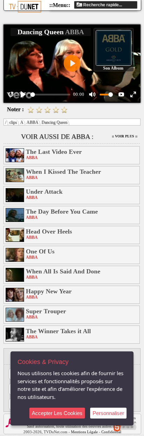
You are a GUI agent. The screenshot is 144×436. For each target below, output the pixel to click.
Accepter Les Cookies (57, 413)
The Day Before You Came (62, 211)
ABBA (32, 122)
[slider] (50, 94)
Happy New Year (49, 291)
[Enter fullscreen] (133, 94)
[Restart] (10, 94)
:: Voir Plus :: (124, 136)
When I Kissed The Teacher (63, 171)
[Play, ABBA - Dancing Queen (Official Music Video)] (23, 94)
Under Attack (44, 191)
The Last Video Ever (54, 151)
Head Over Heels (49, 231)
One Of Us (40, 251)
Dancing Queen (54, 122)
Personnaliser (108, 413)
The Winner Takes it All (58, 331)
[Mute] (92, 94)
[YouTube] (121, 94)
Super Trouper (46, 311)
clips (13, 122)
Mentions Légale (84, 432)
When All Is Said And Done (63, 271)
